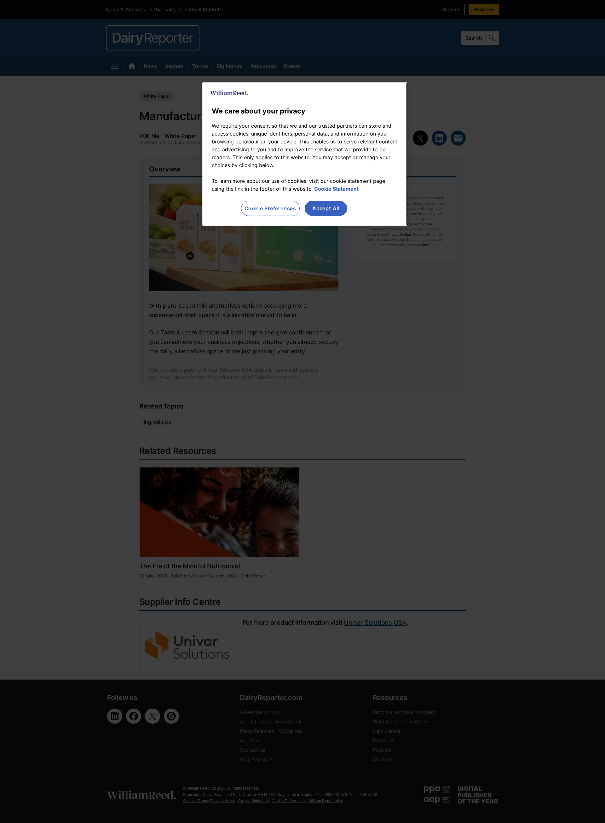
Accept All (326, 208)
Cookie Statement (336, 189)
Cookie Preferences (270, 208)
